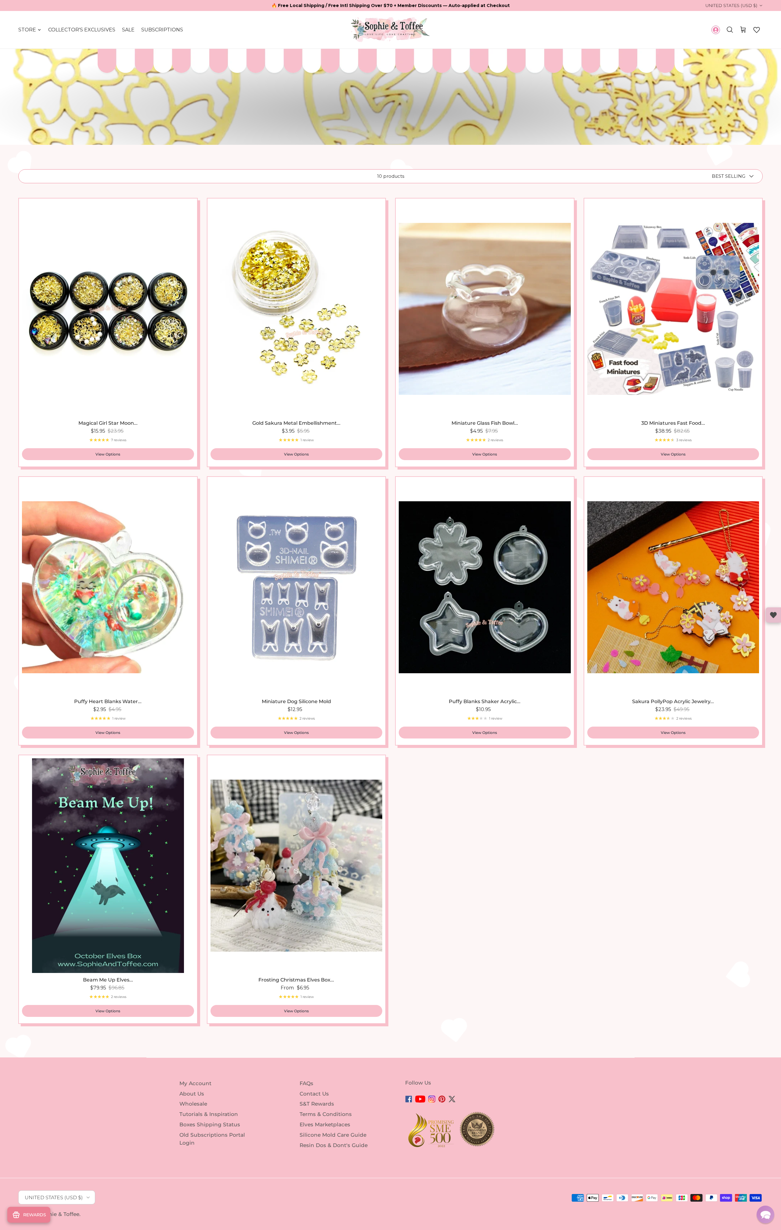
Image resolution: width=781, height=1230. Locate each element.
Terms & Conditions (326, 1114)
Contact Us (314, 1093)
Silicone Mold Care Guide (333, 1135)
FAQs (306, 1083)
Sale (128, 30)
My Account (195, 1083)
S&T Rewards (317, 1104)
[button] (756, 29)
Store (27, 30)
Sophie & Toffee (58, 1214)
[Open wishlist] (773, 615)
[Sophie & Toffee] (390, 29)
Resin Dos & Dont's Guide (334, 1145)
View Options (107, 454)
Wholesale (193, 1104)
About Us (191, 1093)
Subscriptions (162, 30)
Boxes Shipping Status (209, 1124)
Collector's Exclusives (81, 30)
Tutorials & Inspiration (208, 1114)
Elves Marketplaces (325, 1124)
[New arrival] (673, 309)
